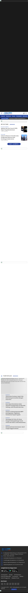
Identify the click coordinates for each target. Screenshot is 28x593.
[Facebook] (2, 584)
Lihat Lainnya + (14, 144)
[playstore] (13, 571)
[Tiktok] (18, 584)
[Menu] (2, 113)
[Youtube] (15, 584)
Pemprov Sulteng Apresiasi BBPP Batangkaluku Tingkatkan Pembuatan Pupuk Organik (14, 413)
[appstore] (5, 571)
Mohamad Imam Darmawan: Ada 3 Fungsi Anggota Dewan (15, 427)
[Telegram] (10, 584)
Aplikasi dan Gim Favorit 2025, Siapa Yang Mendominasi (9, 129)
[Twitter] (5, 584)
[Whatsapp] (7, 584)
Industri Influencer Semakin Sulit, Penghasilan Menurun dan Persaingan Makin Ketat (10, 137)
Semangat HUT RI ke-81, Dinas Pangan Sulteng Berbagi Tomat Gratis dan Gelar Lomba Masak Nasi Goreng (15, 422)
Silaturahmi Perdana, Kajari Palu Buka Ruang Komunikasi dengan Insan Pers (14, 398)
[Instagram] (13, 584)
